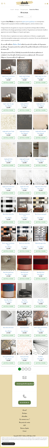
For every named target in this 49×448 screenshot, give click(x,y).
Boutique (17, 9)
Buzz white (40, 300)
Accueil (12, 9)
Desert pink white (24, 356)
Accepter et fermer (8, 443)
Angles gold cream (40, 104)
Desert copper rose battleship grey (40, 328)
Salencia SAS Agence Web (29, 436)
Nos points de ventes (24, 422)
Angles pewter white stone (8, 186)
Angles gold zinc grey (24, 159)
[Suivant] (29, 369)
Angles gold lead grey (24, 131)
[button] (2, 3)
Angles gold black (24, 104)
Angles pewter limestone (40, 159)
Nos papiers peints (24, 9)
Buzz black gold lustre (8, 272)
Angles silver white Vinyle (41, 186)
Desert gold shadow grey (8, 356)
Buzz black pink (24, 272)
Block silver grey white (40, 243)
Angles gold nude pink (40, 131)
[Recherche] (4, 3)
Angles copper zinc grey (8, 104)
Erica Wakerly (8, 78)
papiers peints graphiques (28, 21)
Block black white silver (8, 214)
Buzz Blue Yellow (8, 300)
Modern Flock (17, 44)
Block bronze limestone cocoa (24, 214)
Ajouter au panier (8, 82)
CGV (24, 425)
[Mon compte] (45, 3)
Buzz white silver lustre (8, 327)
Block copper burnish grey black (8, 244)
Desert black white (24, 327)
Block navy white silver (24, 243)
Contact (24, 431)
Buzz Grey (24, 300)
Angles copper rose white (40, 76)
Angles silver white (24, 186)
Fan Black (40, 356)
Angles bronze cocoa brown (8, 76)
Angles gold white (8, 159)
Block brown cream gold (40, 214)
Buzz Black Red (40, 272)
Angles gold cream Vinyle (8, 131)
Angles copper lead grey (24, 76)
